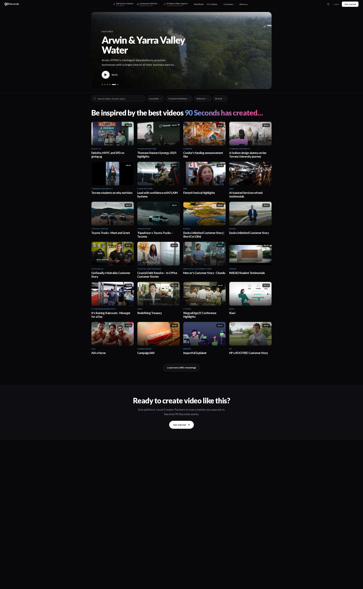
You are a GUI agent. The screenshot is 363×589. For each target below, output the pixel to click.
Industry (201, 98)
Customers (228, 4)
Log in (336, 4)
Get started (350, 4)
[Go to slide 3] (107, 84)
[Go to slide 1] (102, 84)
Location (154, 98)
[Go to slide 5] (114, 84)
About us (243, 4)
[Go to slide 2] (105, 84)
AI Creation (212, 4)
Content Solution (177, 98)
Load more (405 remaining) (181, 367)
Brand (218, 98)
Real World (198, 4)
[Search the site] (328, 4)
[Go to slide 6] (117, 84)
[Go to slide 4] (110, 84)
